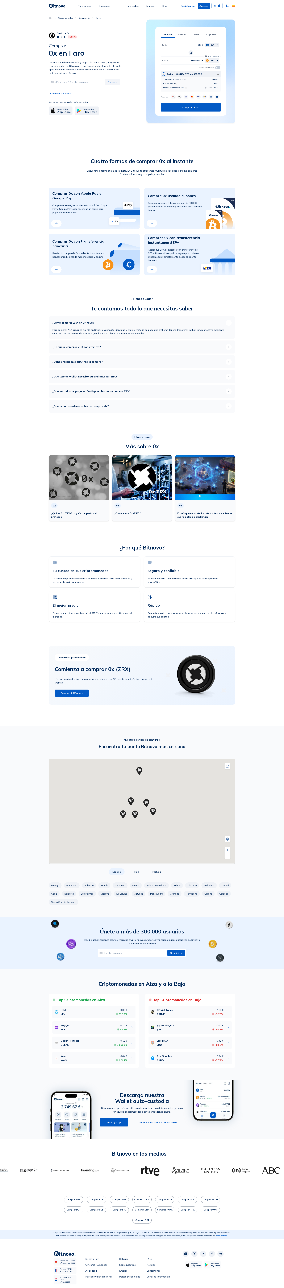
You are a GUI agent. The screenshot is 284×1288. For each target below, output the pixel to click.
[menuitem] (84, 6)
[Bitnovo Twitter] (194, 1254)
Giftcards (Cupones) (96, 1265)
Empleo (123, 1271)
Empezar (112, 82)
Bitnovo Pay (92, 1259)
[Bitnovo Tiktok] (212, 1254)
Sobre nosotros (127, 1265)
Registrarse (188, 5)
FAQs (150, 1259)
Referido (123, 1259)
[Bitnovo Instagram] (186, 1254)
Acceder (204, 5)
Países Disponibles (129, 1277)
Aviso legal (91, 1271)
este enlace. (222, 1235)
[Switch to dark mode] (227, 5)
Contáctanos (153, 1271)
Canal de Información (158, 1277)
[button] (233, 6)
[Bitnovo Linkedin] (203, 1254)
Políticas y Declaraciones (99, 1277)
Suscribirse (176, 953)
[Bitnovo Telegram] (220, 1254)
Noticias (151, 1265)
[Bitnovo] (58, 6)
